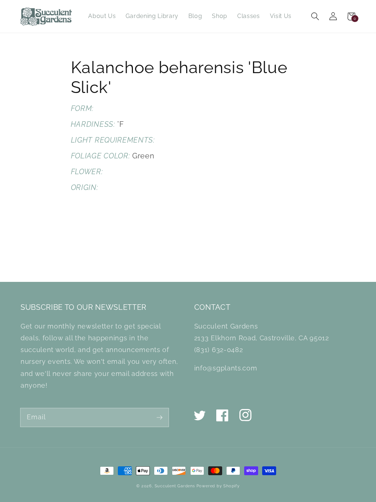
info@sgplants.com (225, 368)
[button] (315, 16)
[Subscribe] (160, 417)
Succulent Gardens (175, 485)
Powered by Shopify (218, 485)
